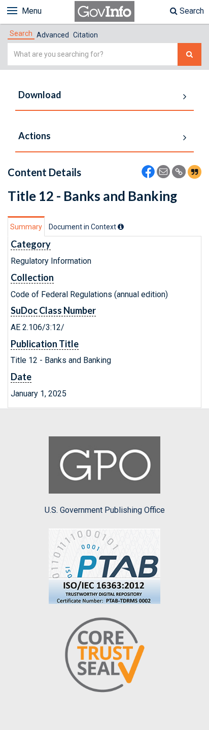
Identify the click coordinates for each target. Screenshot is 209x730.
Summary (26, 227)
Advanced (53, 35)
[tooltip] (121, 226)
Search (191, 11)
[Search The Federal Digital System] (189, 54)
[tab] (21, 33)
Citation (85, 35)
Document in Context (83, 227)
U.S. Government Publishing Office (105, 510)
